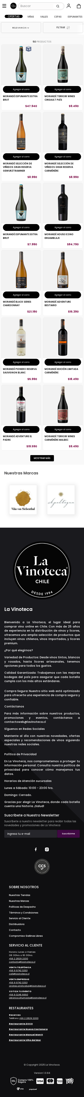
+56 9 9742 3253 (18, 970)
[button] (69, 6)
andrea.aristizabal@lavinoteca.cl (27, 985)
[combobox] (41, 6)
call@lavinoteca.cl (19, 973)
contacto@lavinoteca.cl (22, 961)
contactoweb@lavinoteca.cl (25, 722)
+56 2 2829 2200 (18, 958)
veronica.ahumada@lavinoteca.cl (27, 997)
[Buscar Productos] (58, 6)
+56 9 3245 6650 (18, 994)
